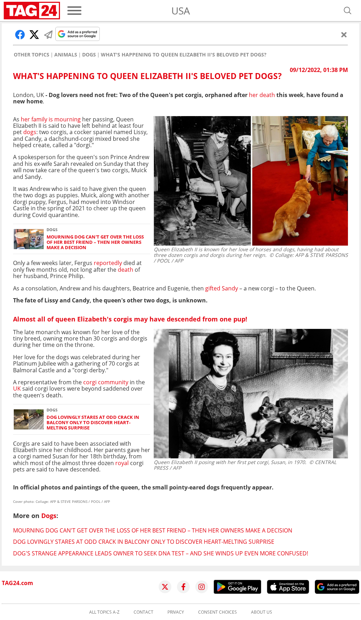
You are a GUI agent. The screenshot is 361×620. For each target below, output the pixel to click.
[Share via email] (48, 35)
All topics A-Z (104, 612)
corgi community (105, 382)
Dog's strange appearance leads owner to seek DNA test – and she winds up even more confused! (160, 553)
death (125, 269)
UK (17, 388)
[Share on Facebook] (20, 35)
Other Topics (31, 55)
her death (262, 95)
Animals (65, 55)
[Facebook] (183, 586)
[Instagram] (201, 586)
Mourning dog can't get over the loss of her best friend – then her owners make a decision (95, 242)
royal (122, 463)
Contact (143, 612)
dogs (29, 132)
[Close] (344, 34)
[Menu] (74, 10)
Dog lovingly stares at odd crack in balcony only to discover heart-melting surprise (93, 423)
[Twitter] (165, 586)
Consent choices (217, 612)
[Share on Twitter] (34, 35)
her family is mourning (51, 119)
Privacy (175, 612)
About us (261, 612)
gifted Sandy (221, 288)
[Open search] (347, 10)
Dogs (89, 55)
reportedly (107, 263)
